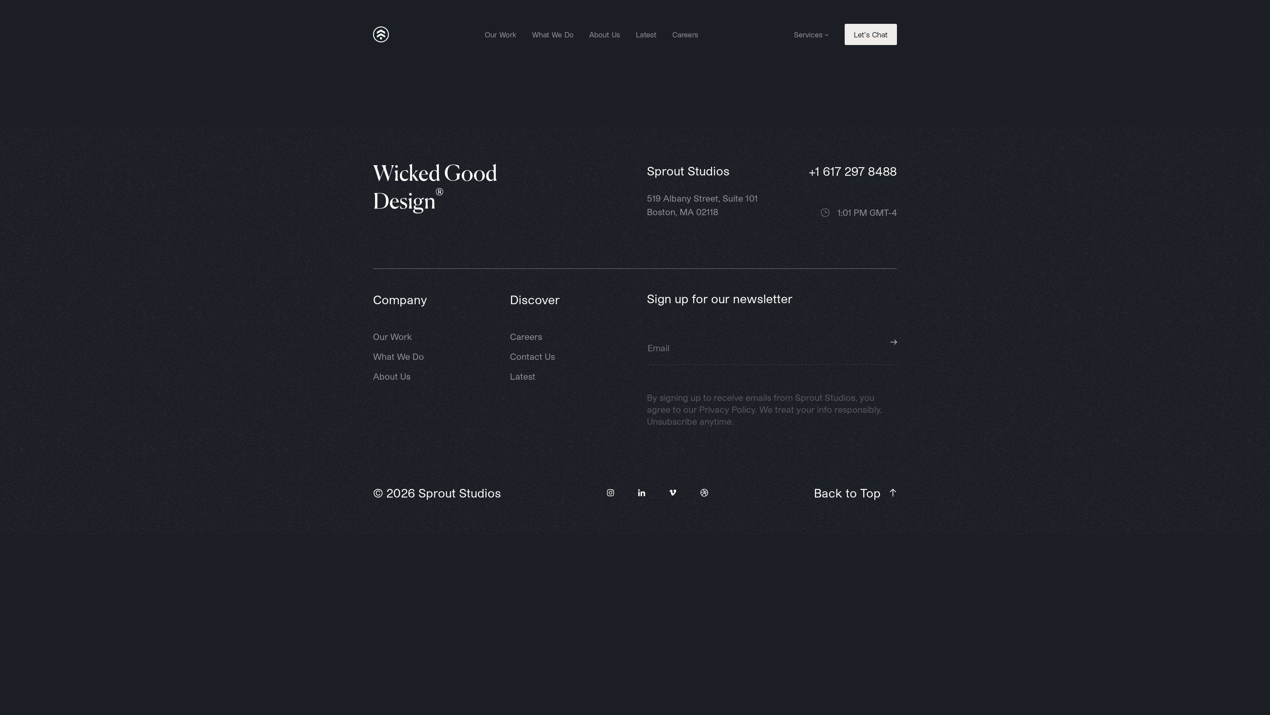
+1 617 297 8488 (853, 171)
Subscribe (893, 342)
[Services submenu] (827, 34)
